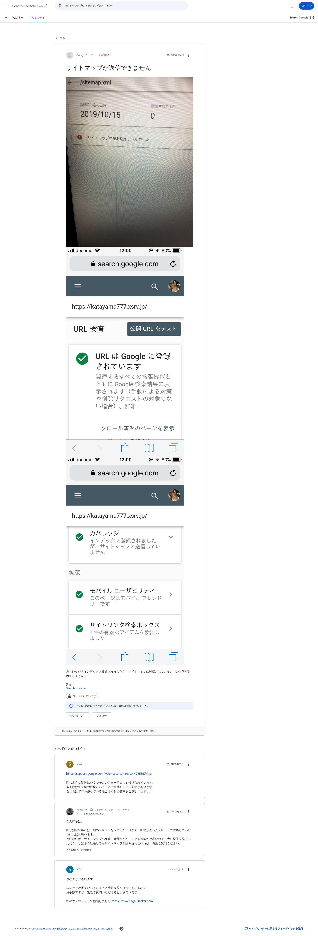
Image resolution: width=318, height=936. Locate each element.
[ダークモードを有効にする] (121, 928)
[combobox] (127, 6)
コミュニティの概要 (103, 928)
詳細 (152, 730)
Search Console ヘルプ (29, 6)
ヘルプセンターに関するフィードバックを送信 (276, 928)
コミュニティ (37, 17)
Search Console (76, 688)
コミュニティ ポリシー (79, 928)
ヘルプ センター (14, 17)
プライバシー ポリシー (43, 928)
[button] (6, 5)
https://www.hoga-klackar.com (132, 901)
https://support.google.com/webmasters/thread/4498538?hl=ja (109, 774)
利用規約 (61, 928)
